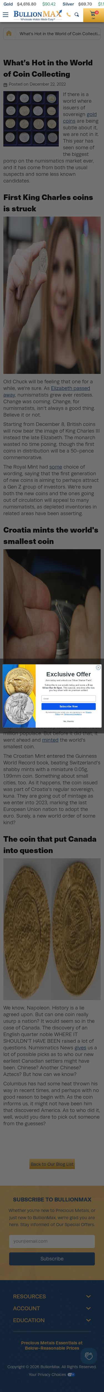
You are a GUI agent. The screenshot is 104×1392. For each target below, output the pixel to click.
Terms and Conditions (72, 714)
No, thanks (68, 721)
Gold (8, 4)
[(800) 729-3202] (69, 14)
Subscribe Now (68, 706)
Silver (68, 4)
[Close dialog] (98, 667)
